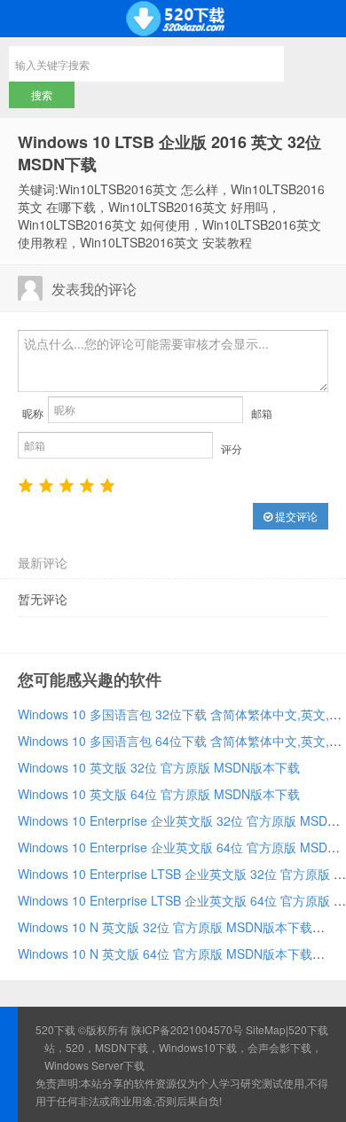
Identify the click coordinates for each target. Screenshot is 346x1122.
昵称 (32, 412)
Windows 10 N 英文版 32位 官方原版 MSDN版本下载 (165, 927)
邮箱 (261, 412)
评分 (231, 448)
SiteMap (266, 1029)
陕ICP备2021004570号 (187, 1029)
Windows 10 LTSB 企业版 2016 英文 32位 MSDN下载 (169, 153)
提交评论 (295, 515)
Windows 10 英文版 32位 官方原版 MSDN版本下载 (159, 767)
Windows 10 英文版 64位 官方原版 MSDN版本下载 (159, 794)
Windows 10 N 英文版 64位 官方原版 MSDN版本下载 (165, 953)
